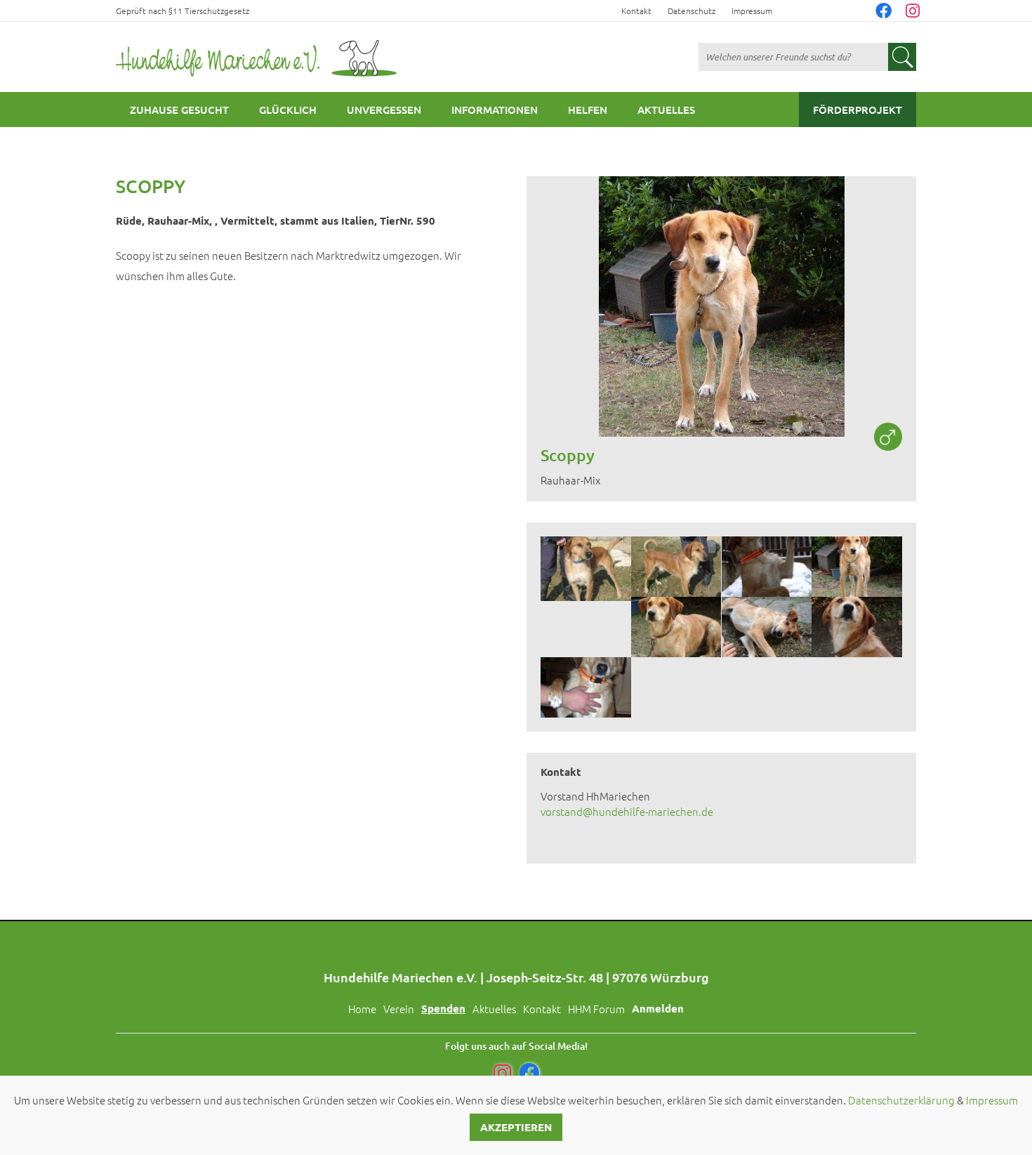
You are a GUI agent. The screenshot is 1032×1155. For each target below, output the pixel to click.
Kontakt (636, 10)
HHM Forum (596, 1008)
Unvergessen (384, 110)
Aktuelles (666, 110)
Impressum (752, 10)
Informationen (494, 110)
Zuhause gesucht (179, 110)
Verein (398, 1008)
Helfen (587, 110)
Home (362, 1008)
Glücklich (288, 110)
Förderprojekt (857, 110)
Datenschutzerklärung (901, 1100)
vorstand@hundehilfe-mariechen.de (627, 811)
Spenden (443, 1008)
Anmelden (658, 1008)
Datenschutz (691, 10)
